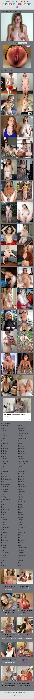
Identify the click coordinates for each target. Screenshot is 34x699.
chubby (4, 476)
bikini (4, 453)
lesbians (22, 428)
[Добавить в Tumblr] (28, 4)
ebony (4, 504)
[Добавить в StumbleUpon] (25, 4)
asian (4, 430)
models (21, 441)
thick (20, 537)
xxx (20, 565)
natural (21, 448)
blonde (4, 458)
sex (20, 509)
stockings (22, 532)
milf (20, 436)
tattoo (21, 535)
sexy (20, 512)
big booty (5, 448)
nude (21, 456)
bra (3, 469)
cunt (3, 494)
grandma (5, 532)
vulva (21, 558)
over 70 (21, 481)
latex (4, 563)
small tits (22, 527)
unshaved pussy (24, 547)
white (21, 560)
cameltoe (5, 474)
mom (20, 443)
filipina (4, 519)
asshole (5, 436)
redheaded (22, 502)
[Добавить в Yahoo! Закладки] (17, 7)
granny (4, 535)
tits (20, 545)
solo (20, 530)
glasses (5, 530)
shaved (21, 514)
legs (20, 425)
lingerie (21, 430)
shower (21, 517)
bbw (3, 438)
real (20, 499)
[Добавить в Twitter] (30, 4)
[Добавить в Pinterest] (19, 4)
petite (21, 489)
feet (3, 517)
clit (3, 481)
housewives (6, 553)
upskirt (21, 550)
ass (3, 433)
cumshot (5, 492)
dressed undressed (8, 499)
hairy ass (5, 540)
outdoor (21, 469)
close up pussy (7, 484)
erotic (4, 507)
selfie (21, 507)
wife (20, 563)
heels (4, 545)
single (21, 519)
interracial (5, 558)
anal (3, 428)
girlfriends (5, 527)
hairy (4, 537)
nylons (21, 458)
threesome (22, 540)
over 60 (21, 479)
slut (20, 525)
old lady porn (23, 461)
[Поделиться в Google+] (11, 4)
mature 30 (22, 471)
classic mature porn (8, 479)
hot (3, 550)
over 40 (21, 474)
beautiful (5, 443)
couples (5, 486)
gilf (3, 525)
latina (4, 565)
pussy (21, 497)
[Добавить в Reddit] (22, 4)
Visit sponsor (22, 43)
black (4, 456)
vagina (21, 553)
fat (3, 514)
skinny (21, 522)
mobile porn (23, 438)
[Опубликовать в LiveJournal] (17, 4)
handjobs (5, 542)
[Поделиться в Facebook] (6, 4)
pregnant (22, 492)
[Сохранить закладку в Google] (9, 4)
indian (4, 555)
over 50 (21, 476)
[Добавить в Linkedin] (14, 4)
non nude (22, 453)
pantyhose (22, 486)
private (21, 494)
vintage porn (23, 555)
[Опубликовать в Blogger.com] (3, 4)
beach (4, 441)
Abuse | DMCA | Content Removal (12, 692)
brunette (5, 471)
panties (21, 484)
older (21, 466)
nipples (21, 451)
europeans (5, 509)
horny (4, 547)
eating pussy (6, 502)
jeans (4, 560)
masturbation (23, 433)
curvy (4, 497)
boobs (4, 464)
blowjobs (5, 461)
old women (22, 464)
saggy (21, 504)
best (3, 446)
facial (4, 512)
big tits (4, 451)
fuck (3, 522)
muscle (21, 446)
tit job (21, 542)
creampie (5, 489)
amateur (5, 425)
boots (4, 466)
